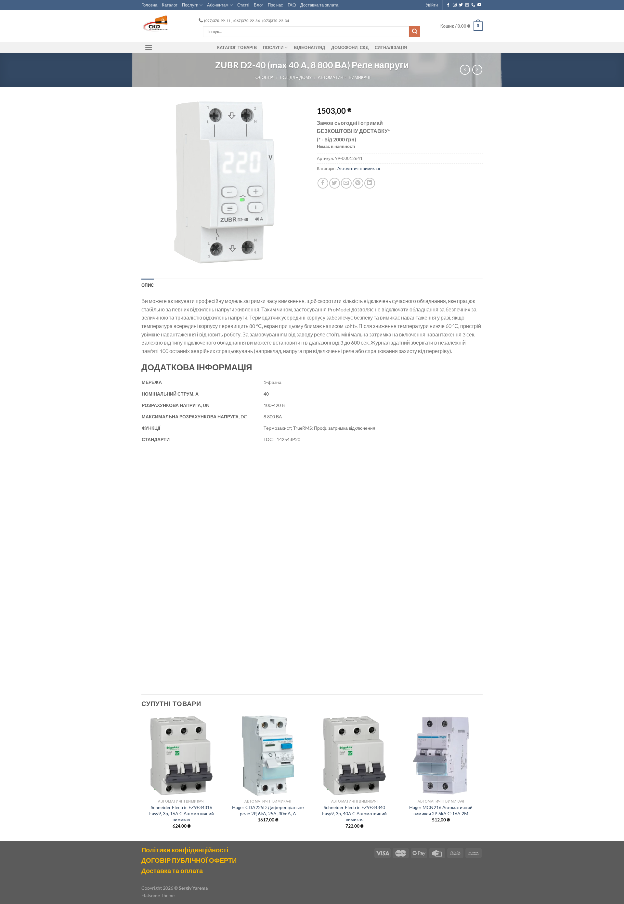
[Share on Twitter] (334, 183)
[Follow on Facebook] (448, 5)
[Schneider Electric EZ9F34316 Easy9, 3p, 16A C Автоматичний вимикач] (181, 755)
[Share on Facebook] (323, 183)
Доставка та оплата (319, 4)
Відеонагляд (309, 47)
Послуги (190, 4)
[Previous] (142, 778)
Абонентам (217, 4)
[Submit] (414, 31)
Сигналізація (391, 47)
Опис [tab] (147, 285)
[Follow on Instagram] (455, 5)
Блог (258, 4)
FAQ (292, 4)
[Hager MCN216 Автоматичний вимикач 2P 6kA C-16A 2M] (441, 755)
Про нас (275, 4)
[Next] (481, 778)
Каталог (169, 4)
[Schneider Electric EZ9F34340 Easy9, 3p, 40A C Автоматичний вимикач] (354, 755)
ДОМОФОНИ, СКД (349, 47)
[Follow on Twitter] (461, 5)
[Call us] (473, 5)
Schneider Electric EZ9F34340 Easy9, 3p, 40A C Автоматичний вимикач (354, 813)
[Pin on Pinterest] (358, 183)
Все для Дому (296, 77)
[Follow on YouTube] (479, 5)
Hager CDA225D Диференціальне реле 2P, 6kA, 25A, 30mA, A (268, 810)
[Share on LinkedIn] (369, 183)
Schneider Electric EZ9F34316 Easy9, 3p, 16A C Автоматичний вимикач (181, 813)
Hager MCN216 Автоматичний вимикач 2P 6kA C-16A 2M (441, 810)
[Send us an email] (467, 5)
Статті (243, 4)
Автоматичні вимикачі (344, 77)
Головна (149, 4)
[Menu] (148, 47)
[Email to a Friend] (346, 183)
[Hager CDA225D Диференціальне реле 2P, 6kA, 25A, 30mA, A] (268, 755)
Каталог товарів (237, 47)
